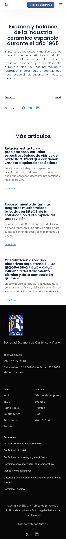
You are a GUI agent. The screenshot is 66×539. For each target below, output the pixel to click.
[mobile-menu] (60, 5)
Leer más (10, 188)
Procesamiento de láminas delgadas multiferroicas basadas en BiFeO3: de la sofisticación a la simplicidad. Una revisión (30, 211)
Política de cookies (17, 510)
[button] (24, 108)
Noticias (40, 389)
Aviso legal (38, 510)
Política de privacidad (45, 505)
